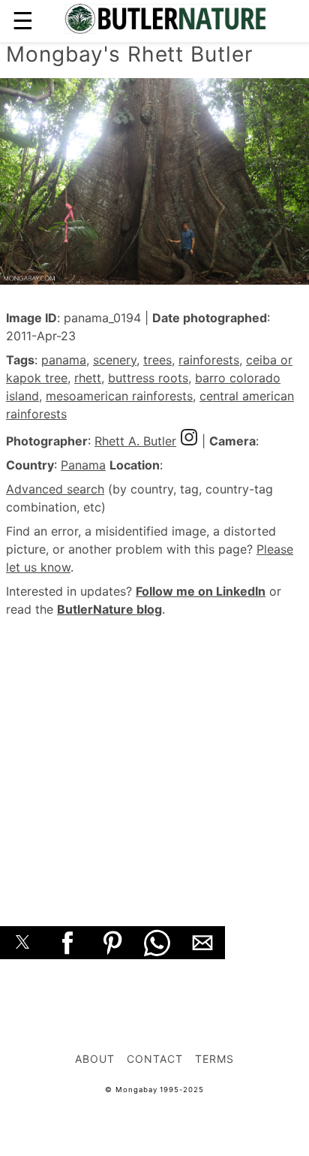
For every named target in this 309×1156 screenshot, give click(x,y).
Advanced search (55, 489)
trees (157, 359)
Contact (155, 1058)
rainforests (208, 359)
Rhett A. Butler (135, 440)
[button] (22, 942)
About (95, 1058)
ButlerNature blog (109, 609)
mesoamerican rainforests (119, 395)
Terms (214, 1058)
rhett (87, 377)
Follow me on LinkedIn (201, 591)
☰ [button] (23, 20)
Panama (83, 464)
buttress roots (148, 377)
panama (63, 359)
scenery (114, 359)
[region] (154, 755)
